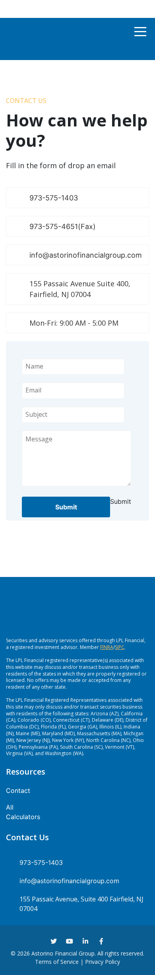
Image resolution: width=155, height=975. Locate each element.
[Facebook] (101, 941)
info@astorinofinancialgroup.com (85, 255)
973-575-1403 (53, 198)
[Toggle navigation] (140, 32)
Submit (66, 507)
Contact (18, 790)
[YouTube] (70, 941)
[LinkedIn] (85, 941)
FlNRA (106, 647)
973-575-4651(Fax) (62, 226)
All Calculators (23, 812)
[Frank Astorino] (19, 31)
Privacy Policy (102, 961)
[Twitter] (54, 941)
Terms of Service (57, 961)
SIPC (119, 647)
